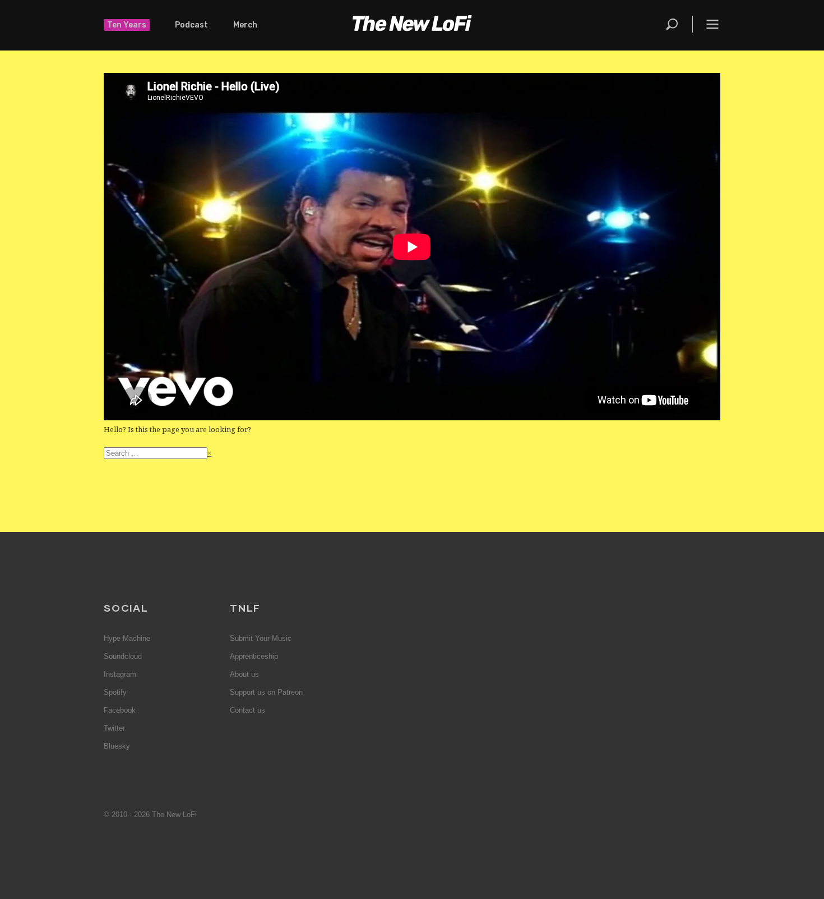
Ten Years (126, 25)
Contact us (247, 710)
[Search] (678, 24)
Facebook (120, 710)
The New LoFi (412, 25)
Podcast (191, 25)
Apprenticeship (254, 656)
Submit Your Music (260, 638)
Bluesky (117, 746)
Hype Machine (127, 638)
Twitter (114, 728)
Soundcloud (123, 656)
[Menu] (706, 24)
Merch (245, 25)
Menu (712, 24)
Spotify (115, 692)
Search (672, 24)
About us (244, 674)
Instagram (120, 674)
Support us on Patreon (266, 692)
